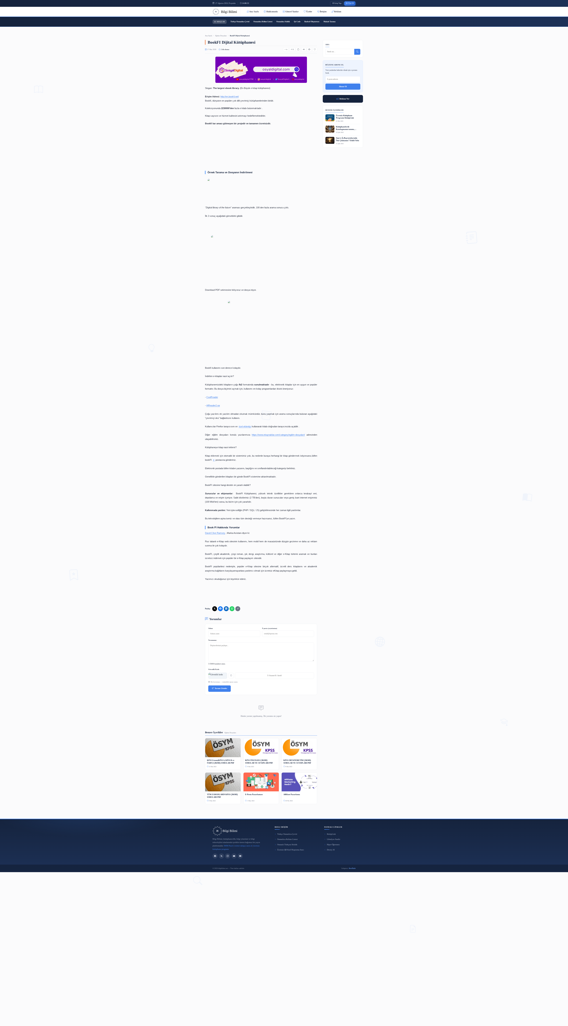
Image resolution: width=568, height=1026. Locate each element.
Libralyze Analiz (333, 839)
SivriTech (352, 868)
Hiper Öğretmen (333, 845)
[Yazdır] (309, 49)
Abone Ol (343, 87)
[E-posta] (240, 856)
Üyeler (309, 12)
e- (214, 460)
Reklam (337, 12)
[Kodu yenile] (231, 675)
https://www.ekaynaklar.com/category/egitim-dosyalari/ (278, 434)
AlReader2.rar (213, 405)
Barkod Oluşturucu (311, 22)
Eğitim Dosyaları (221, 36)
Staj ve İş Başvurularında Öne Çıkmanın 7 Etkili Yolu (347, 139)
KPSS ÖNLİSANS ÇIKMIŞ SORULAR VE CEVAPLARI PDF (259, 761)
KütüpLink (331, 834)
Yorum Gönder (221, 688)
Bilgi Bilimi (230, 831)
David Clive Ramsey (215, 533)
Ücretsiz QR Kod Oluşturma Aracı (290, 850)
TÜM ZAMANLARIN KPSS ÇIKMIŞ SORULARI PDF (222, 795)
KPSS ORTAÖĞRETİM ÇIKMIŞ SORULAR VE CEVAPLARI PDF (297, 761)
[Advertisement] (261, 147)
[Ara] (357, 52)
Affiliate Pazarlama (291, 794)
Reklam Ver (344, 99)
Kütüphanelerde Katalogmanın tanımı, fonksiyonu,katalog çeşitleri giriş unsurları (347, 128)
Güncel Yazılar (292, 12)
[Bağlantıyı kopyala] (237, 608)
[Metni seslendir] (303, 49)
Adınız (210, 628)
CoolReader (212, 397)
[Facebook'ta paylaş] (220, 608)
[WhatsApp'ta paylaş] (232, 608)
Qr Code (297, 22)
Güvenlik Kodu (213, 669)
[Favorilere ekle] (314, 49)
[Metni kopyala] (298, 49)
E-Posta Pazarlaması (254, 794)
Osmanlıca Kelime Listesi (262, 22)
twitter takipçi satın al (243, 846)
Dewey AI (331, 850)
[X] (221, 856)
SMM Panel (228, 846)
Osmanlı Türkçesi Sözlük (287, 845)
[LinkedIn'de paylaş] (226, 608)
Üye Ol (351, 3)
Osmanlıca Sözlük (283, 22)
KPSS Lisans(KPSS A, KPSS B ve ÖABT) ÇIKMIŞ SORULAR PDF (220, 761)
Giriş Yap (337, 3)
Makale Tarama (329, 22)
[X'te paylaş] (214, 608)
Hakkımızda (272, 12)
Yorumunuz (212, 640)
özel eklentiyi (245, 426)
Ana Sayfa (254, 12)
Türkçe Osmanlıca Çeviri (239, 22)
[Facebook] (215, 856)
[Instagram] (227, 856)
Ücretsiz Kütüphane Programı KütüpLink (345, 117)
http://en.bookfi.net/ (229, 96)
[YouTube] (234, 856)
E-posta (269, 628)
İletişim (323, 12)
